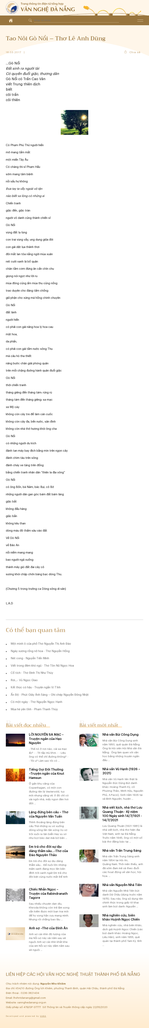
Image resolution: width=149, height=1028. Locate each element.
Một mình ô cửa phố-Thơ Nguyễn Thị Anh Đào (41, 643)
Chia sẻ (134, 52)
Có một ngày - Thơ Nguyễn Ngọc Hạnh (36, 702)
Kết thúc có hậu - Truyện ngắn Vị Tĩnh (36, 687)
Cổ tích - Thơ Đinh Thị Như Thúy (32, 672)
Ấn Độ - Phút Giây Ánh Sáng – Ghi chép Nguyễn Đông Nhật (50, 694)
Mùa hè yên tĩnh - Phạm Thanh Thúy (34, 709)
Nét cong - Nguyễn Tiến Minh (30, 658)
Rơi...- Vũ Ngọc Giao (24, 680)
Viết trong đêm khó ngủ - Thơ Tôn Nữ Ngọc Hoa (42, 665)
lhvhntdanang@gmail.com (30, 998)
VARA (43, 1016)
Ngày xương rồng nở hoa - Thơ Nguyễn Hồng (40, 651)
